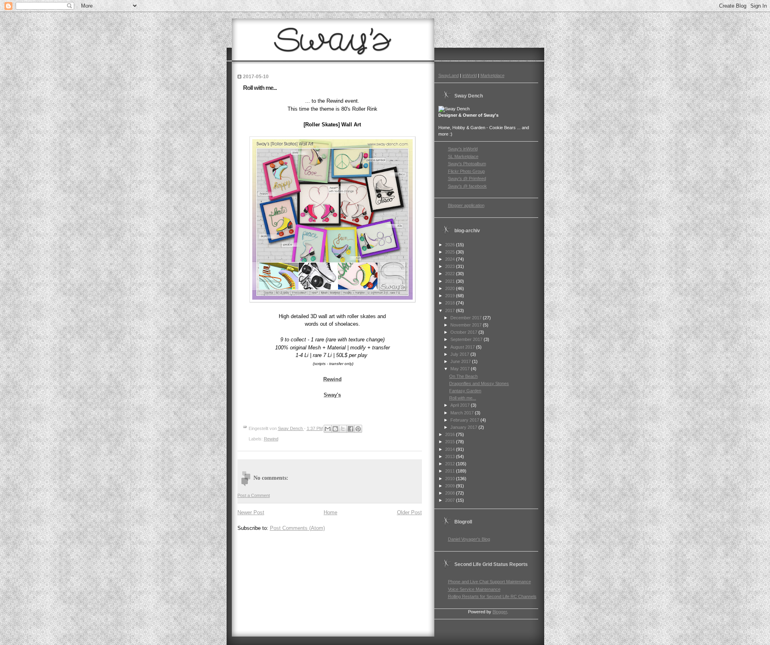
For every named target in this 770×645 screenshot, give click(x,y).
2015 (450, 441)
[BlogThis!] (335, 429)
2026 (450, 244)
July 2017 (460, 354)
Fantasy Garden (465, 390)
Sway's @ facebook (467, 186)
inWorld (469, 75)
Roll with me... (462, 398)
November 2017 (466, 324)
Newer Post (250, 512)
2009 (450, 485)
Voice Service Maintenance (474, 589)
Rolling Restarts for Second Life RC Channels (492, 596)
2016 (450, 434)
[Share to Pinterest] (358, 429)
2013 (450, 456)
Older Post (409, 512)
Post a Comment (253, 495)
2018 (450, 302)
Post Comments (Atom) (297, 528)
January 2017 (464, 427)
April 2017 (460, 405)
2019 (450, 295)
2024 (450, 259)
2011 (450, 471)
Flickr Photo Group (466, 171)
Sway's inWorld (463, 148)
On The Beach (463, 376)
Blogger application (466, 205)
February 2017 (465, 420)
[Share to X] (343, 429)
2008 (450, 493)
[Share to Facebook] (350, 429)
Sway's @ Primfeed (467, 178)
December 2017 (466, 317)
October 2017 (464, 332)
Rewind (271, 438)
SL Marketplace (463, 156)
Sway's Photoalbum (467, 163)
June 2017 (461, 361)
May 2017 (460, 368)
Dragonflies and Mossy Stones (479, 383)
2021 (450, 281)
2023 (450, 266)
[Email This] (328, 429)
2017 (450, 310)
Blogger (499, 611)
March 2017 (462, 412)
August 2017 (463, 347)
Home (330, 512)
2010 (450, 478)
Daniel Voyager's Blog (469, 539)
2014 (450, 449)
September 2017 (467, 339)
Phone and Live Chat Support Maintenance (489, 581)
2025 (450, 251)
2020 (450, 288)
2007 (450, 500)
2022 (450, 273)
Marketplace (492, 75)
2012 (450, 463)
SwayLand (448, 75)
